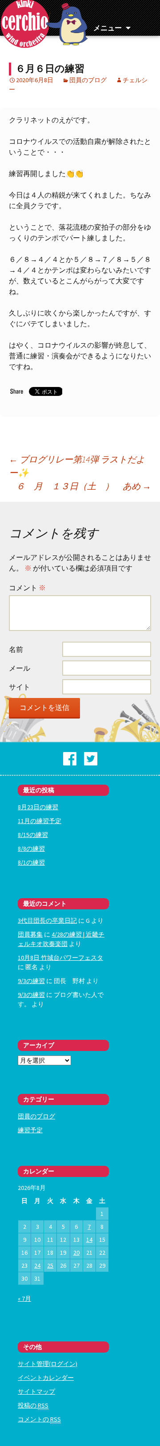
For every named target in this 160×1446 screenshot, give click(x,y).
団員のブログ (88, 80)
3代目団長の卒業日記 (47, 920)
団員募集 (30, 934)
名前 (16, 649)
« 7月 (24, 1299)
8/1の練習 (31, 862)
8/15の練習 (33, 835)
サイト (19, 686)
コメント (27, 587)
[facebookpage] (70, 758)
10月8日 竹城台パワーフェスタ (60, 958)
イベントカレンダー (46, 1378)
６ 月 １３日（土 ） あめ (83, 486)
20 (76, 1252)
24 (37, 1265)
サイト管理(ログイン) (47, 1364)
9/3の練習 (31, 981)
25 (50, 1265)
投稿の (33, 1405)
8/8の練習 (31, 849)
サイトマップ (36, 1391)
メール (19, 668)
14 (89, 1240)
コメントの (39, 1419)
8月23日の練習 (38, 807)
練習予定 (30, 1130)
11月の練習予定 (39, 821)
